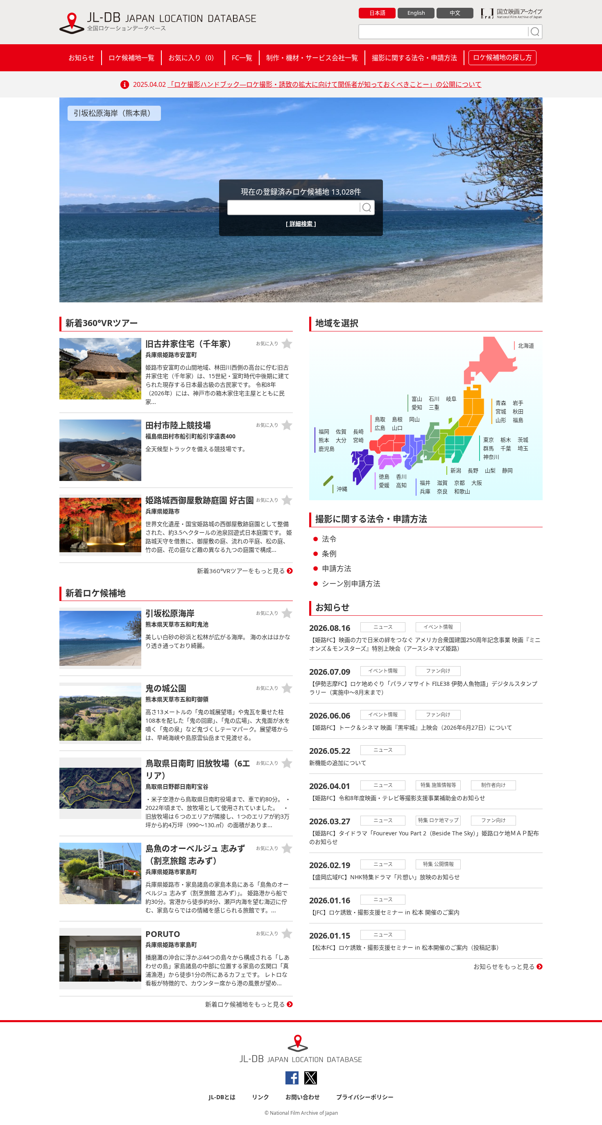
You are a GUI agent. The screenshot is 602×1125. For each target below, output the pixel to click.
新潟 (455, 470)
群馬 (488, 448)
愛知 (417, 407)
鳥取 (380, 419)
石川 (434, 398)
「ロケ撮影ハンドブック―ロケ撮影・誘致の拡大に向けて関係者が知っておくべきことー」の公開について (324, 84)
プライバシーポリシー (365, 1097)
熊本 (324, 440)
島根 (397, 419)
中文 (455, 12)
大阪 (476, 482)
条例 (329, 553)
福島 (518, 420)
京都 (459, 482)
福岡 (324, 431)
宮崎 (358, 440)
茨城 (523, 439)
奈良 (442, 491)
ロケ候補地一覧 (131, 57)
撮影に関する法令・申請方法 (414, 57)
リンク (260, 1097)
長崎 (358, 431)
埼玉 (523, 448)
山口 (397, 427)
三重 (434, 407)
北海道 (526, 345)
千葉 (505, 448)
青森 (501, 402)
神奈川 (491, 456)
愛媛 (384, 485)
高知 (401, 485)
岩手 (518, 402)
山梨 (490, 470)
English (416, 12)
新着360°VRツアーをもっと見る (241, 571)
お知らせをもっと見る (504, 966)
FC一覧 (242, 57)
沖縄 (342, 488)
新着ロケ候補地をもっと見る (245, 1004)
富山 (417, 398)
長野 (473, 470)
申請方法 (336, 568)
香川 (401, 476)
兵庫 (425, 491)
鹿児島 (327, 448)
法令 (329, 539)
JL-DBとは (222, 1097)
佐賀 (341, 431)
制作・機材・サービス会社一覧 (312, 57)
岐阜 (451, 398)
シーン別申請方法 (351, 583)
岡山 (414, 419)
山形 (501, 420)
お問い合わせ (302, 1097)
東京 (488, 439)
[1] (534, 31)
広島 (380, 427)
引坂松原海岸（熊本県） (114, 113)
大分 (341, 440)
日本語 (377, 12)
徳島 (384, 476)
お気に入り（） (193, 57)
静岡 (507, 470)
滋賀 (442, 482)
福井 (425, 482)
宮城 (501, 411)
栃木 (505, 439)
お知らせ (81, 57)
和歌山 (462, 491)
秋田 (518, 411)
